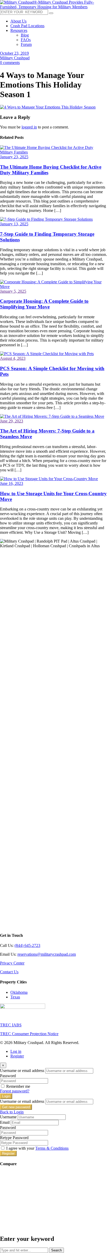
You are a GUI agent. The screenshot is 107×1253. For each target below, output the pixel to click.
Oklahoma (19, 992)
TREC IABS (11, 1025)
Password (8, 1076)
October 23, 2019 (14, 53)
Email (5, 1122)
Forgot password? (14, 1091)
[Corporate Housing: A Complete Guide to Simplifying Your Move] (53, 286)
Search (56, 1250)
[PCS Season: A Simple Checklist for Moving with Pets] (47, 353)
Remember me (18, 1086)
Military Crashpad (15, 58)
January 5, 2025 (13, 291)
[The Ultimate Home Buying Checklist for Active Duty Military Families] (53, 152)
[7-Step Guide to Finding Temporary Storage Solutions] (46, 219)
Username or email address (22, 1070)
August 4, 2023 (12, 358)
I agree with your (37, 1148)
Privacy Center (12, 963)
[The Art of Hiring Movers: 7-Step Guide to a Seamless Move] (52, 416)
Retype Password (14, 1137)
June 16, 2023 (11, 483)
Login (6, 1096)
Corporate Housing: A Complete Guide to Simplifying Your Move (44, 303)
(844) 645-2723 (27, 945)
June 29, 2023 (11, 421)
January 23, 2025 (14, 157)
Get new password (16, 1107)
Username (8, 1117)
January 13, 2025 (14, 224)
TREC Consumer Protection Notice (29, 1034)
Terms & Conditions (52, 1148)
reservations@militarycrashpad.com (46, 954)
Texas (15, 997)
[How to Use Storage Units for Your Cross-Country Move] (49, 479)
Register (17, 1056)
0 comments (10, 62)
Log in (15, 1051)
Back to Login (12, 1112)
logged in (29, 127)
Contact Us (9, 972)
